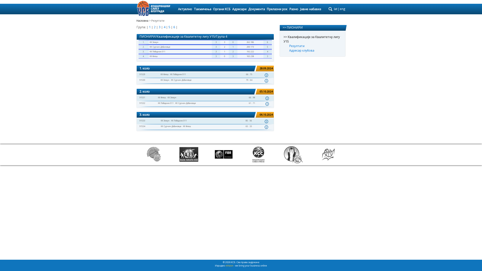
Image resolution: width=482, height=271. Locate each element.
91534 (142, 126)
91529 (142, 74)
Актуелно (185, 9)
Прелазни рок (277, 9)
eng (342, 9)
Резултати (296, 46)
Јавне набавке (310, 9)
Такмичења (202, 9)
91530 (142, 80)
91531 (142, 97)
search (330, 9)
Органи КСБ (221, 9)
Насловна (142, 20)
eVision (229, 265)
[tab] (205, 69)
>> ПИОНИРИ (293, 27)
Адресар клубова (301, 50)
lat (335, 9)
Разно (293, 9)
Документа (256, 9)
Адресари (239, 9)
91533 (142, 120)
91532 (142, 103)
